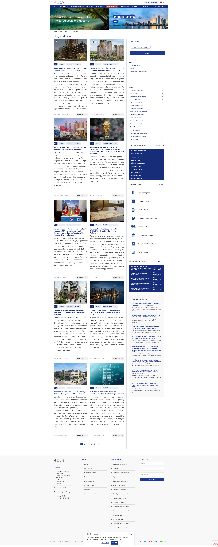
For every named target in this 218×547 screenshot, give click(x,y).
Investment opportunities (95, 6)
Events (131, 62)
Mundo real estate (77, 6)
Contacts (144, 6)
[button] (64, 6)
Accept (114, 543)
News (131, 78)
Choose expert (125, 6)
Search (147, 53)
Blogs (131, 87)
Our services (64, 6)
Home (54, 6)
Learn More (105, 543)
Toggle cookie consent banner (131, 534)
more (115, 21)
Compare (135, 6)
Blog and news (112, 6)
